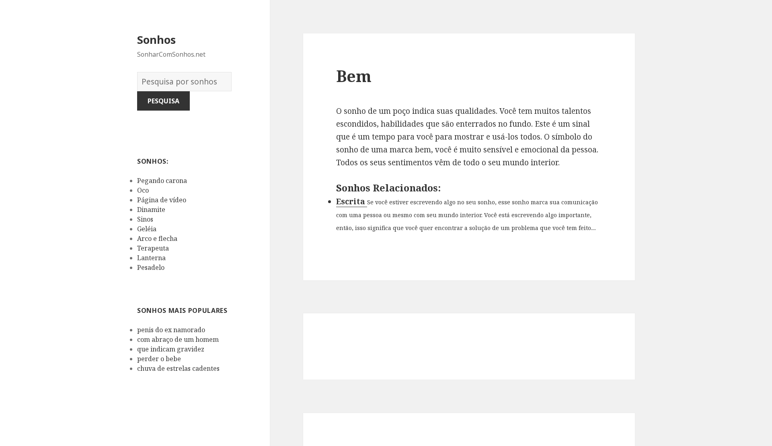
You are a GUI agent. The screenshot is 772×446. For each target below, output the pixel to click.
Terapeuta (153, 248)
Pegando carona (162, 180)
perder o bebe (159, 358)
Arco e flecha (157, 238)
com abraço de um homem (178, 339)
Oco (143, 190)
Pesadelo (150, 267)
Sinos (145, 219)
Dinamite (151, 209)
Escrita (351, 201)
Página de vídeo (161, 199)
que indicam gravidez (170, 349)
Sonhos (156, 39)
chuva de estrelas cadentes (178, 368)
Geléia (146, 228)
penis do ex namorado (171, 329)
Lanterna (151, 257)
